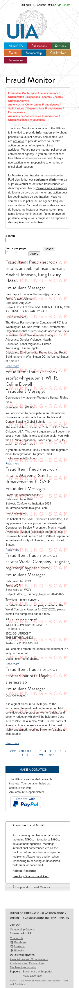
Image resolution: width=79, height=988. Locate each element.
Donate (65, 5)
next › (41, 754)
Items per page (15, 248)
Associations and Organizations (29, 959)
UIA (21, 22)
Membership (34, 52)
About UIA (16, 45)
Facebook (20, 942)
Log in (28, 5)
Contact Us (16, 938)
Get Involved (58, 52)
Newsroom (16, 60)
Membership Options (22, 929)
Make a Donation (33, 975)
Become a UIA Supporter (37, 971)
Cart (53, 5)
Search (10, 235)
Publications (39, 45)
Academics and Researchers (27, 963)
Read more (12, 366)
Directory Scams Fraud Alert (30, 876)
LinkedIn (19, 946)
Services (60, 45)
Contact (41, 5)
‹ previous (25, 750)
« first (12, 750)
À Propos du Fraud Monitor (31, 887)
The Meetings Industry (23, 967)
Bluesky (19, 950)
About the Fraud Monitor (30, 825)
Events (13, 52)
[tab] (37, 825)
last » (51, 754)
